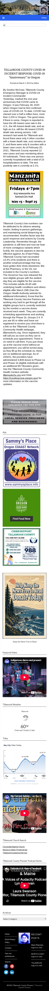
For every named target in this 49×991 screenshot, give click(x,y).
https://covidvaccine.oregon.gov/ (20, 378)
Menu (44, 17)
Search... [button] (8, 962)
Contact (8, 948)
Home (7, 934)
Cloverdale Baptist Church (14, 847)
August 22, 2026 (36, 948)
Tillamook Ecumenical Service (15, 853)
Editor (36, 83)
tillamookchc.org (12, 375)
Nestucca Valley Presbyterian (15, 850)
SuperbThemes (24, 987)
